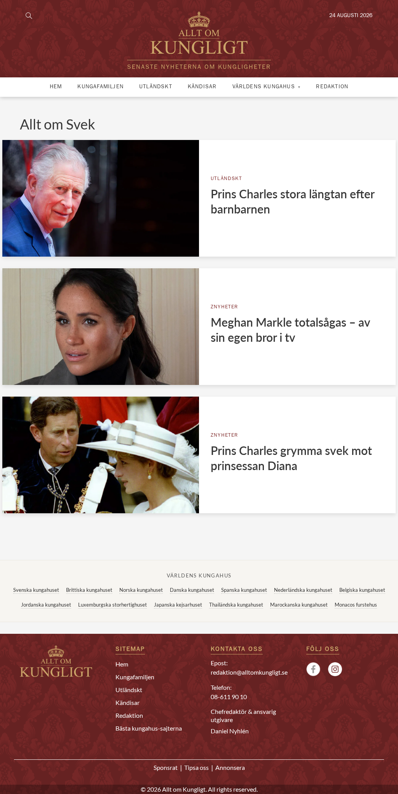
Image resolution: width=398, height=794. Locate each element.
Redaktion (332, 87)
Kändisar (202, 87)
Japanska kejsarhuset (178, 605)
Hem (56, 87)
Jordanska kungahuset (46, 605)
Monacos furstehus (356, 605)
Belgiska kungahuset (362, 590)
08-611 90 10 (229, 696)
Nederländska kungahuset (303, 590)
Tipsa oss (196, 767)
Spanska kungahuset (244, 590)
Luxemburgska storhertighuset (112, 605)
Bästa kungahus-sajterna (148, 728)
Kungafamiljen (100, 87)
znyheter (224, 307)
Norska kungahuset (141, 590)
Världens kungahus (263, 87)
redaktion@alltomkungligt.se (249, 672)
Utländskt (155, 87)
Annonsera (230, 767)
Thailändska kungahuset (236, 605)
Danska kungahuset (192, 590)
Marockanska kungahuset (299, 605)
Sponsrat (166, 767)
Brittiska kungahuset (89, 590)
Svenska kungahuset (36, 590)
